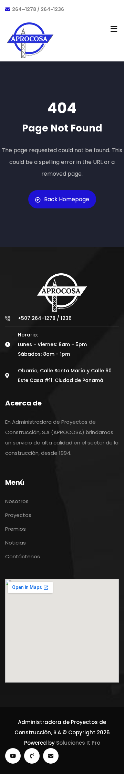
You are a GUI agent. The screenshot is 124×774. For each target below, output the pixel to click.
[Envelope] (51, 756)
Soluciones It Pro (78, 742)
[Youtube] (13, 756)
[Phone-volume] (32, 756)
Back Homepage (66, 199)
